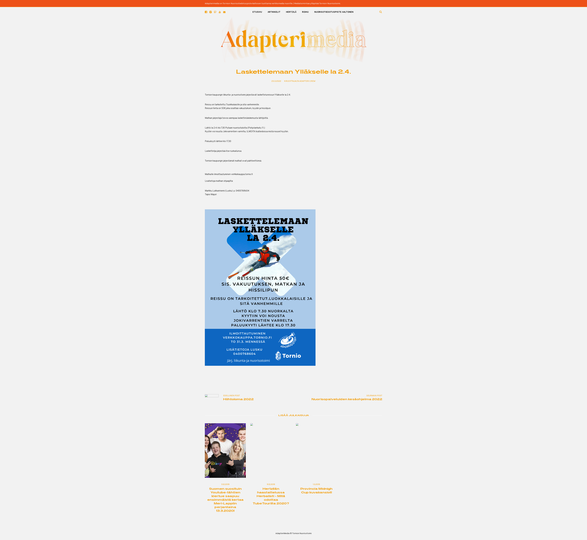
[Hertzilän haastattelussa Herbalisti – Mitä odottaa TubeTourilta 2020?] (270, 450)
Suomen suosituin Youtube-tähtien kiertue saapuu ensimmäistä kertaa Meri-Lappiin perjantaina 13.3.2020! (225, 500)
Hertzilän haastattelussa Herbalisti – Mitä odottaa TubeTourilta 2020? (271, 496)
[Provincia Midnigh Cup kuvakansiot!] (316, 450)
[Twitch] (215, 12)
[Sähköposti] (224, 12)
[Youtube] (220, 12)
